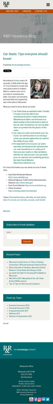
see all (5, 323)
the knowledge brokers (21, 65)
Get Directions (26, 377)
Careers (26, 11)
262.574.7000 (26, 374)
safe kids (29, 197)
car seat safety (40, 197)
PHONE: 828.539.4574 (26, 384)
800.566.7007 (12, 11)
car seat (31, 200)
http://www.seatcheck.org (35, 185)
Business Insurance (19, 305)
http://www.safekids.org (18, 177)
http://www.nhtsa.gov (24, 183)
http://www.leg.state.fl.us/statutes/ (22, 191)
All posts (6, 211)
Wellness (14, 313)
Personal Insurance (17, 197)
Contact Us (41, 11)
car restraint (22, 200)
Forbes (16, 80)
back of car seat (9, 200)
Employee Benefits (18, 311)
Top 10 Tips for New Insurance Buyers (24, 284)
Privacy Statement (26, 395)
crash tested (40, 200)
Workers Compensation (20, 316)
